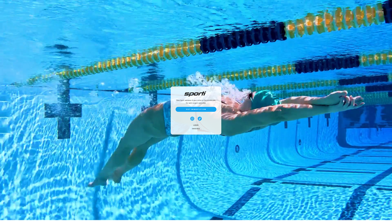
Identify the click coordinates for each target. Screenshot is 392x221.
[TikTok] (199, 120)
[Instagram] (192, 120)
